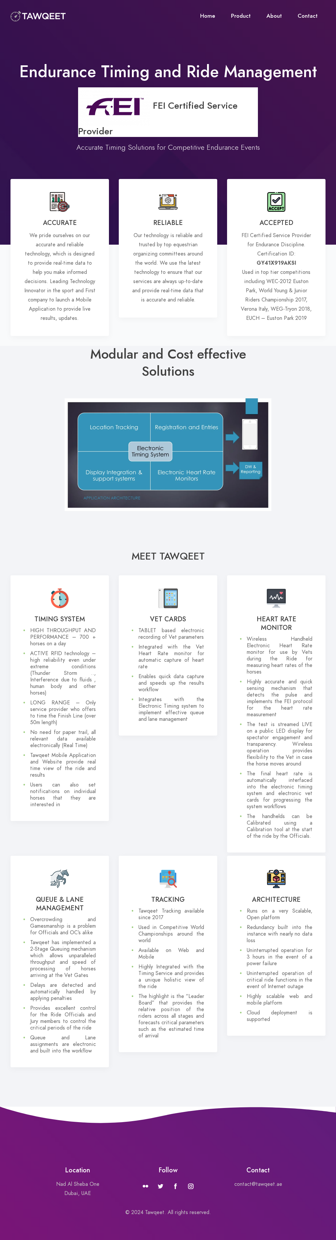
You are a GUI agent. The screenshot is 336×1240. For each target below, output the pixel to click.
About (274, 16)
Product (241, 16)
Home (207, 16)
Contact (308, 16)
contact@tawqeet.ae (258, 1184)
